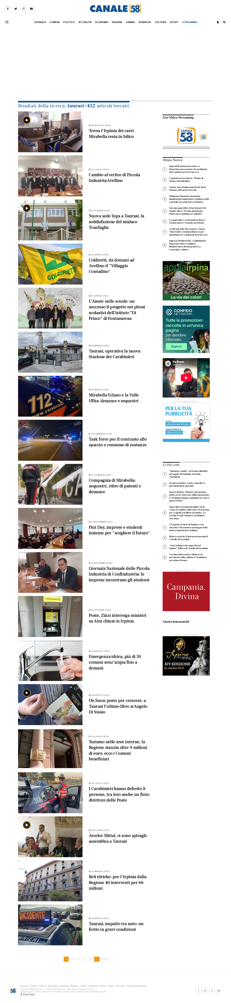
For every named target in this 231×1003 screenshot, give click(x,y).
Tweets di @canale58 (176, 622)
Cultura (160, 22)
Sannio (130, 22)
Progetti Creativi (86, 989)
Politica (69, 22)
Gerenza (120, 986)
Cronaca (40, 22)
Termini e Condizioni (136, 986)
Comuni (55, 22)
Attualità (85, 22)
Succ (105, 959)
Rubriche (145, 22)
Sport (174, 22)
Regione (117, 22)
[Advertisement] (115, 71)
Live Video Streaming (178, 118)
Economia (101, 22)
